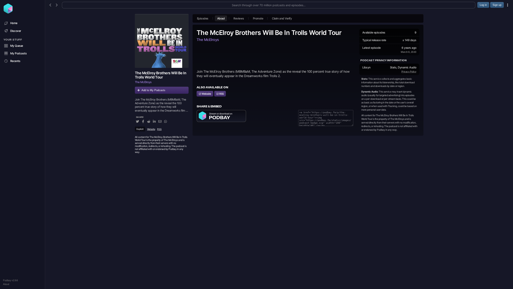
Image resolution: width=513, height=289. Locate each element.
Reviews (238, 18)
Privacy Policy (408, 71)
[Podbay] (8, 12)
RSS (159, 129)
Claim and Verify (282, 18)
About (6, 284)
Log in (483, 4)
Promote (258, 18)
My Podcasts (18, 53)
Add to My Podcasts (153, 90)
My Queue (16, 45)
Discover (15, 31)
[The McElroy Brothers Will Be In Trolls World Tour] (162, 41)
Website (151, 129)
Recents (15, 61)
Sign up (497, 4)
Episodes (202, 18)
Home (13, 23)
